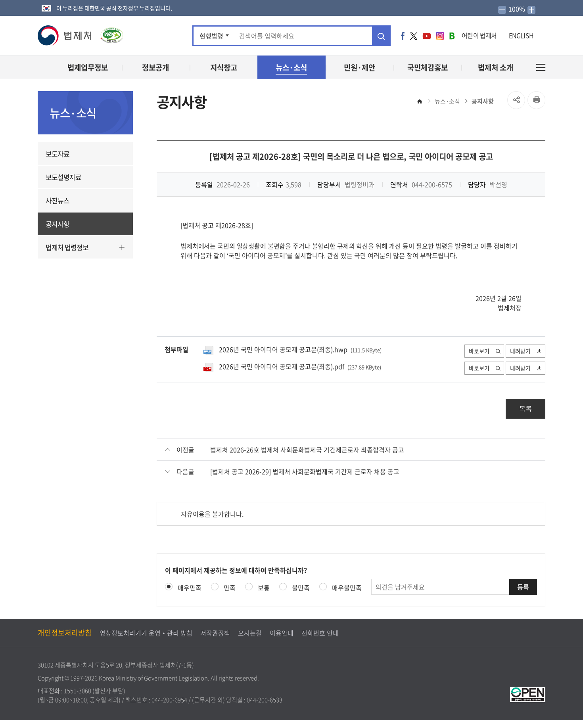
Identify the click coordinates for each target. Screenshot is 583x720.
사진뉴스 (57, 200)
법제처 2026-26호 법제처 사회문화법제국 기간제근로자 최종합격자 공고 (307, 449)
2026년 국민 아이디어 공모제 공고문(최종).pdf (281, 366)
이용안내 (281, 633)
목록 (525, 408)
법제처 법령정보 (67, 247)
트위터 (414, 35)
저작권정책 (215, 633)
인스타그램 (440, 35)
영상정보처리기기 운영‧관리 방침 (146, 633)
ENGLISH (521, 35)
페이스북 (403, 35)
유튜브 (426, 35)
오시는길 (250, 633)
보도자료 (57, 154)
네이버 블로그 (452, 35)
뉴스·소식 (447, 101)
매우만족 (189, 587)
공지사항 (57, 224)
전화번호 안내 (320, 633)
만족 (230, 587)
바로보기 (479, 351)
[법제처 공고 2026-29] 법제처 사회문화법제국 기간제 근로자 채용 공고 (304, 471)
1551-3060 (77, 690)
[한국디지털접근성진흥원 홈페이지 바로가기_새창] (107, 32)
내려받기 (520, 351)
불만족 (301, 587)
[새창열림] (527, 693)
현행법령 (211, 35)
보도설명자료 (63, 177)
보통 (264, 587)
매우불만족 (347, 587)
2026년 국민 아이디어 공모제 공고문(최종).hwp (283, 349)
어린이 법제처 (479, 35)
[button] (65, 35)
